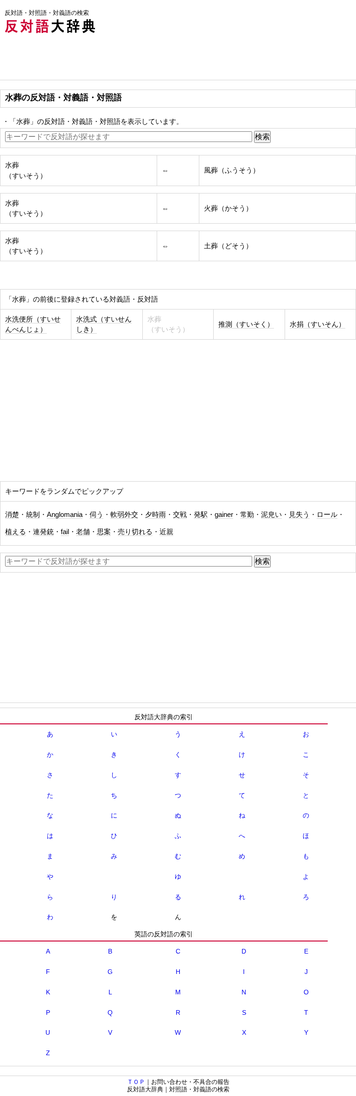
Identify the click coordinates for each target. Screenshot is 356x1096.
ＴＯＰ (136, 1081)
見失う (299, 514)
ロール (327, 514)
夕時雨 (155, 514)
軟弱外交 (124, 514)
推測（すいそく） (246, 324)
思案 (104, 531)
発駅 (201, 514)
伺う (96, 514)
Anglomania (65, 514)
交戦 (180, 514)
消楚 (12, 514)
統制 (33, 514)
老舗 (83, 531)
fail (65, 531)
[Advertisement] (168, 59)
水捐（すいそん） (317, 324)
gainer (224, 514)
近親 (166, 531)
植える (15, 531)
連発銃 (43, 531)
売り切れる (135, 531)
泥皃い (271, 514)
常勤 (247, 514)
